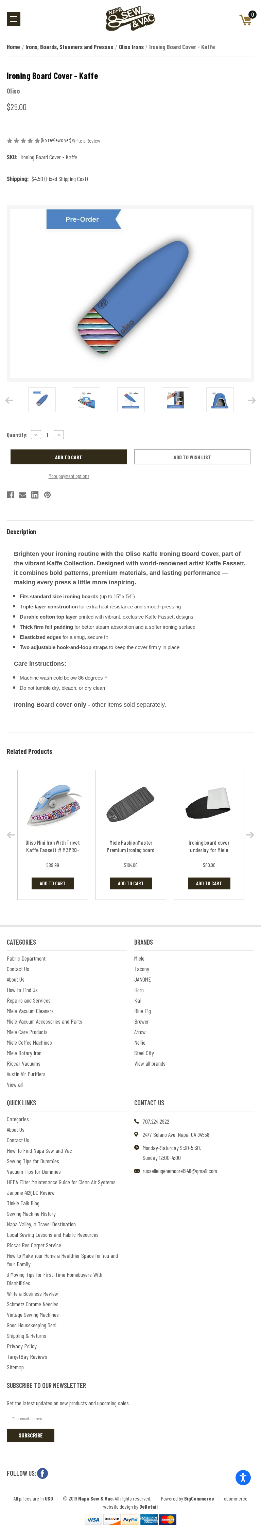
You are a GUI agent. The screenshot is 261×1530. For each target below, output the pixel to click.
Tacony (141, 968)
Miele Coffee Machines (29, 1042)
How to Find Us (22, 989)
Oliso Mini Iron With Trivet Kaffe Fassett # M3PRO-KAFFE (52, 850)
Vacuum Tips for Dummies (34, 1171)
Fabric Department (26, 958)
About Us (15, 979)
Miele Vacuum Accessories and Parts (44, 1021)
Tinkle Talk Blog (23, 1203)
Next (252, 400)
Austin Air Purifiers (26, 1074)
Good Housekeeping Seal (31, 1325)
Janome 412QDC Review (31, 1192)
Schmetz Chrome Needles (32, 1304)
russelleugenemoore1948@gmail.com (180, 1170)
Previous (9, 400)
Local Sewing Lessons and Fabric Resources (53, 1234)
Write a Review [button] (86, 140)
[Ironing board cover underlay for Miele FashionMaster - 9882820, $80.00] (209, 805)
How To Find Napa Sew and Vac (39, 1150)
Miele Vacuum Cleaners (30, 1010)
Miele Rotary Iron (24, 1052)
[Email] (22, 495)
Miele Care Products (27, 1031)
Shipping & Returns (26, 1335)
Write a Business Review (32, 1293)
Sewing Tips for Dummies (33, 1161)
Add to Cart (53, 883)
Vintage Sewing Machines (33, 1314)
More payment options (69, 476)
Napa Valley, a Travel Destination (41, 1224)
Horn (139, 989)
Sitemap (15, 1367)
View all (15, 1084)
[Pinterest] (47, 495)
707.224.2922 (156, 1121)
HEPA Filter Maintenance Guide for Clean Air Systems (61, 1182)
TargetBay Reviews (27, 1356)
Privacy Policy (22, 1346)
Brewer (141, 1021)
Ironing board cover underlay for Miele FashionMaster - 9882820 (209, 850)
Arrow (140, 1031)
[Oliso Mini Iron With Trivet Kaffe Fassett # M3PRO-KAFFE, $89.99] (53, 805)
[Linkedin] (34, 495)
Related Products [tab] (29, 751)
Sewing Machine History (31, 1213)
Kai (137, 1000)
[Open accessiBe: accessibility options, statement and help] (243, 1477)
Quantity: (17, 434)
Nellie (139, 1042)
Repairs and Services (29, 1000)
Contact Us (18, 968)
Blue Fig (142, 1010)
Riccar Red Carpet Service (34, 1245)
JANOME (142, 979)
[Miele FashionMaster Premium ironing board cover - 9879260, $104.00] (131, 805)
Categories (18, 1119)
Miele (139, 958)
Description (21, 531)
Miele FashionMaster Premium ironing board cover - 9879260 (131, 850)
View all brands (150, 1063)
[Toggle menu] (13, 19)
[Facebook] (10, 495)
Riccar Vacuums (23, 1063)
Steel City (144, 1052)
